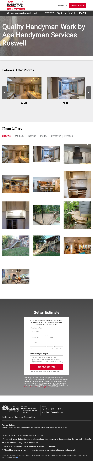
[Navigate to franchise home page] (16, 5)
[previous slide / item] (4, 92)
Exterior (68, 136)
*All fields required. (36, 328)
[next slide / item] (88, 92)
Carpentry (56, 136)
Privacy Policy (44, 387)
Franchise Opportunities (25, 417)
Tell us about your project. (39, 354)
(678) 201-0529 (73, 13)
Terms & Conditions (30, 387)
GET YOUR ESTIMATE (46, 367)
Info (15, 158)
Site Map (62, 455)
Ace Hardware (7, 417)
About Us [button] (61, 5)
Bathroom (19, 136)
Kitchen (43, 136)
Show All (6, 136)
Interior (32, 136)
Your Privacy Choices (9, 457)
